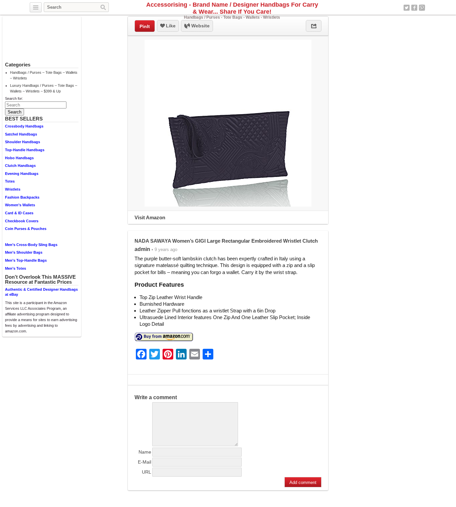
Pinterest (422, 7)
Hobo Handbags (19, 158)
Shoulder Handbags (22, 142)
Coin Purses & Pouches (25, 229)
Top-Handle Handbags (24, 150)
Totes (10, 181)
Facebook (414, 7)
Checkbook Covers (21, 221)
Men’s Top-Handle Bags (26, 260)
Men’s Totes (15, 268)
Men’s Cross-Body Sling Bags (31, 245)
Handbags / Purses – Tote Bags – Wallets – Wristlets (43, 75)
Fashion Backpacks (22, 197)
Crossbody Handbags (24, 126)
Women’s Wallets (20, 205)
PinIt (145, 26)
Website (200, 25)
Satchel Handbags (21, 134)
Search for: (14, 98)
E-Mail (144, 462)
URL (146, 472)
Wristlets (12, 189)
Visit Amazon (150, 217)
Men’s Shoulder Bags (23, 252)
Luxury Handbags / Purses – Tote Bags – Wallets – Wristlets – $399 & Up (43, 88)
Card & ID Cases (19, 213)
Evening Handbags (21, 174)
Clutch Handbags (20, 166)
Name (145, 452)
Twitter (406, 7)
